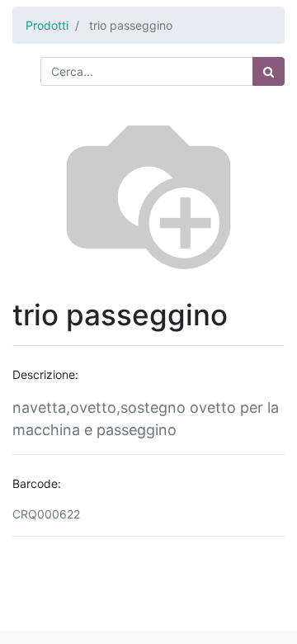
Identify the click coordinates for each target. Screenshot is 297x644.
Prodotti (47, 25)
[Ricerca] (268, 71)
